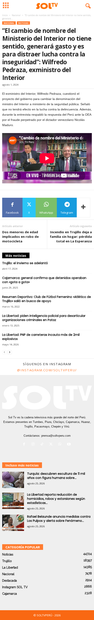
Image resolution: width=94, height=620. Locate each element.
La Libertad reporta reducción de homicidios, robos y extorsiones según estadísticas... (56, 498)
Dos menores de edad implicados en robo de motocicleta (20, 236)
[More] (83, 207)
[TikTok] (42, 444)
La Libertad (10, 567)
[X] (51, 444)
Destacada (9, 580)
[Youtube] (69, 444)
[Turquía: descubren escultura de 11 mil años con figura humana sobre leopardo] (13, 480)
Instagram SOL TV (15, 587)
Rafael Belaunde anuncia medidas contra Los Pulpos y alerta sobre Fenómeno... (59, 518)
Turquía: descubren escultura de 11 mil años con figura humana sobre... (56, 475)
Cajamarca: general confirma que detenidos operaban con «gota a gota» (44, 280)
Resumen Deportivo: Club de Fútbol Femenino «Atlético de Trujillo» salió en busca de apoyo (46, 299)
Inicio (5, 15)
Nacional (16, 15)
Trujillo (7, 561)
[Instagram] (34, 444)
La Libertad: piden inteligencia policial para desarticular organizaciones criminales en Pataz (43, 318)
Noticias (23, 23)
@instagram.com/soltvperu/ (47, 370)
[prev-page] (4, 352)
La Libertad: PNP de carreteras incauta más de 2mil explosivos (41, 337)
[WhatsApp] (60, 444)
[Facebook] (25, 444)
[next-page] (9, 352)
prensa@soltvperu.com (56, 435)
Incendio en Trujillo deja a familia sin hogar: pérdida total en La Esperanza (71, 236)
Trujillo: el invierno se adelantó (25, 263)
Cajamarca (9, 593)
